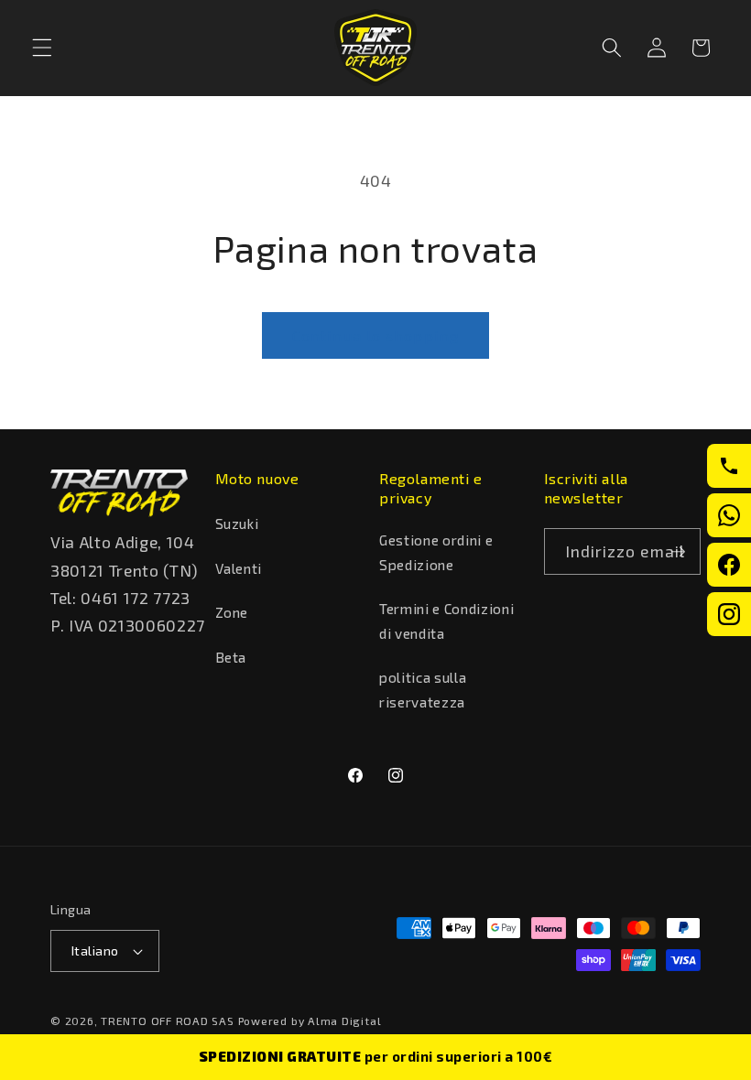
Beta (231, 657)
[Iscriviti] (678, 552)
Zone (232, 612)
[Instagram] (729, 614)
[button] (42, 48)
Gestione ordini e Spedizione (436, 552)
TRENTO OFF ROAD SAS (167, 1020)
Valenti (239, 568)
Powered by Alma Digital (310, 1020)
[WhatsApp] (729, 515)
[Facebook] (729, 565)
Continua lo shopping (375, 335)
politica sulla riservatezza (422, 689)
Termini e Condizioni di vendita (446, 621)
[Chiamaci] (729, 466)
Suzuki (237, 523)
